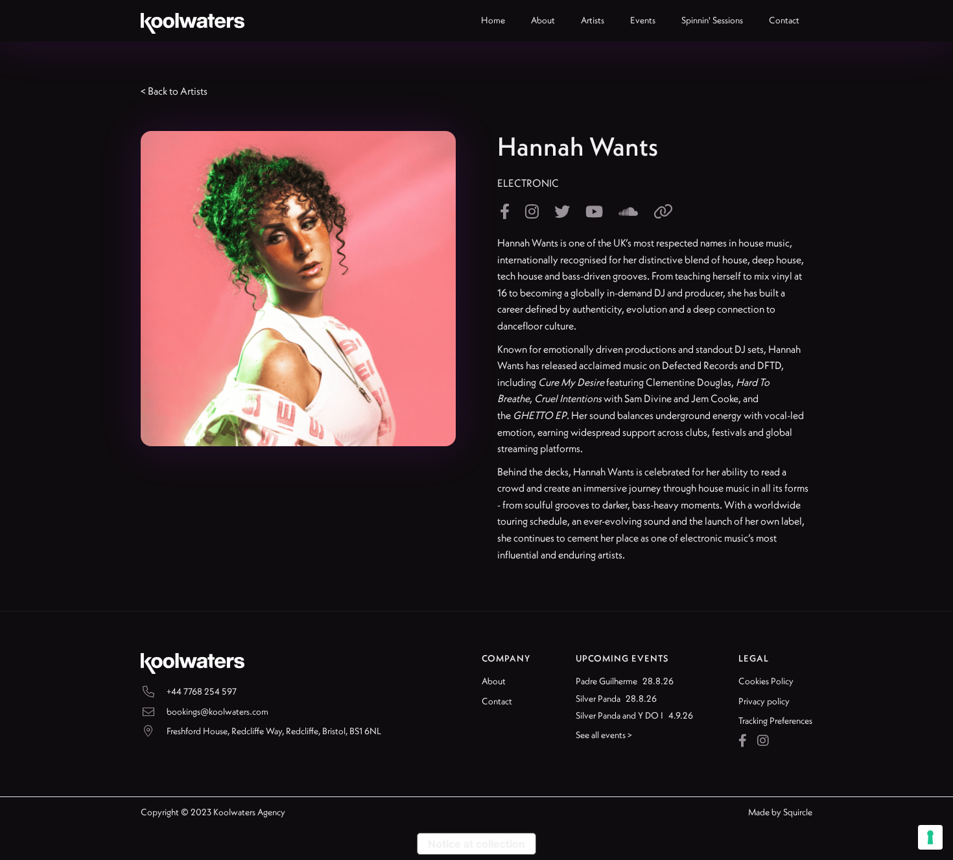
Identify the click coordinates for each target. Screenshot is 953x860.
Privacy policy (764, 701)
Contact (497, 701)
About (494, 681)
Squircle (797, 812)
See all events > (604, 735)
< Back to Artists (174, 90)
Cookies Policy (766, 681)
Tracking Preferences (775, 720)
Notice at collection (476, 843)
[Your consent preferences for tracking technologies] (930, 837)
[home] (192, 21)
